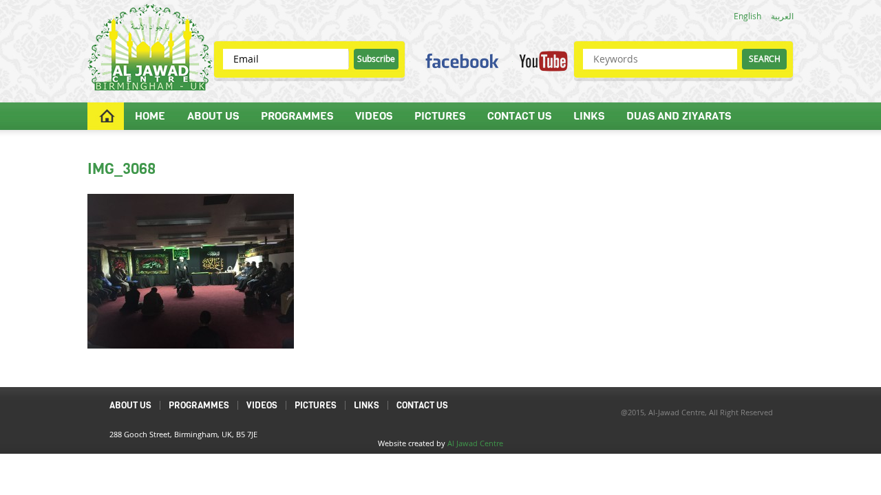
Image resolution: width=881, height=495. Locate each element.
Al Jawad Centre (475, 443)
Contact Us (519, 116)
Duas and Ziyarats (678, 116)
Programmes (297, 116)
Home (150, 116)
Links (588, 116)
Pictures (439, 116)
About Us (213, 116)
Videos (373, 116)
